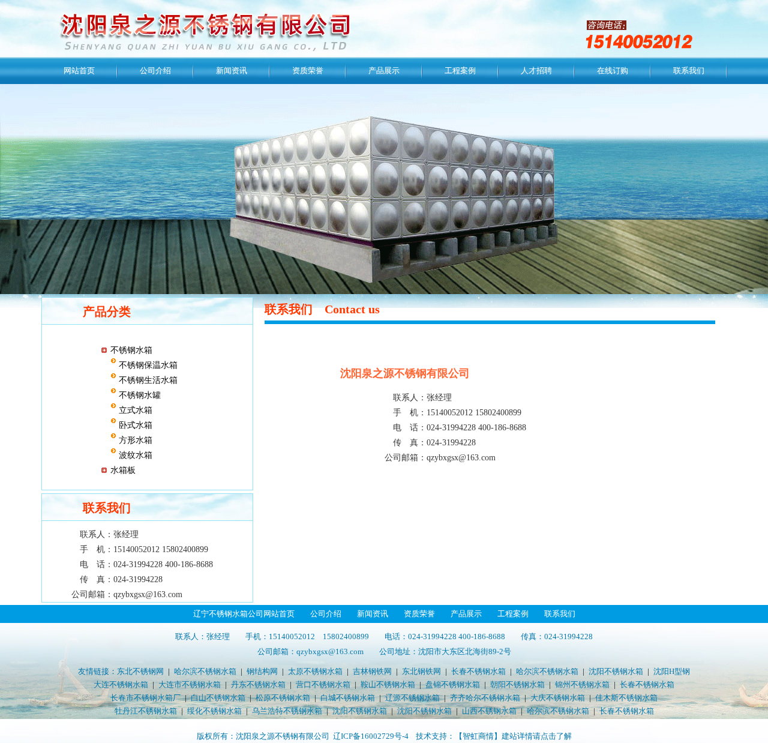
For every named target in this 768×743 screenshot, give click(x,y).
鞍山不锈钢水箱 (388, 684)
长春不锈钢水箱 (478, 671)
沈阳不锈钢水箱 (616, 671)
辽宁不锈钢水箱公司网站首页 (244, 613)
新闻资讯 (231, 70)
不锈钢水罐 (138, 395)
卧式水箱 (134, 425)
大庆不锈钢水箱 (557, 697)
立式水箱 (134, 410)
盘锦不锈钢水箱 (452, 684)
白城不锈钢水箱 (347, 697)
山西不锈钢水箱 (489, 710)
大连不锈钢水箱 (121, 684)
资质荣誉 (307, 70)
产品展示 (384, 70)
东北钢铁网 (421, 671)
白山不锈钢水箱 (218, 697)
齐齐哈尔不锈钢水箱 (485, 697)
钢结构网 (262, 671)
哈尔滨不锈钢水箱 (205, 671)
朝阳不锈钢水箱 (517, 684)
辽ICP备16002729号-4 (371, 736)
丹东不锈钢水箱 (258, 684)
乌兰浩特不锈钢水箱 (287, 710)
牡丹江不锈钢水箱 (146, 710)
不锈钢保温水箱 (147, 365)
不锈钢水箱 (131, 350)
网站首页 (79, 70)
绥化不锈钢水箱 (214, 710)
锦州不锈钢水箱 (582, 684)
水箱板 (123, 470)
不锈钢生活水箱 (147, 380)
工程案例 (460, 70)
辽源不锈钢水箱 (412, 697)
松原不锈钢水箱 (283, 697)
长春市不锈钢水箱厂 (145, 697)
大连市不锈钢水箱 (189, 684)
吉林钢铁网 (372, 671)
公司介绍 (155, 70)
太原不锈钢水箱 (315, 671)
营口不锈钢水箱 (323, 684)
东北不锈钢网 (140, 671)
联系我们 (688, 70)
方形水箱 (134, 440)
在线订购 (612, 70)
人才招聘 (536, 70)
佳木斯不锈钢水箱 (626, 697)
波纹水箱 (134, 455)
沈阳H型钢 (671, 671)
